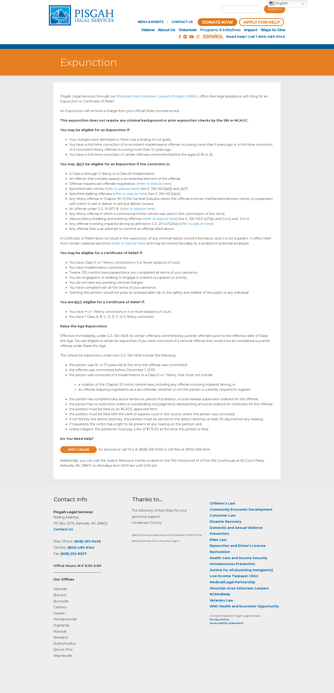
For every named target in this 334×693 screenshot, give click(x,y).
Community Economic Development (241, 509)
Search (275, 9)
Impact (250, 30)
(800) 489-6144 (81, 547)
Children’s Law (222, 503)
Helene (148, 30)
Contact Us (182, 22)
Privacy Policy (219, 619)
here (226, 219)
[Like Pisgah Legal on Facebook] (179, 36)
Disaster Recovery (225, 522)
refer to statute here (154, 184)
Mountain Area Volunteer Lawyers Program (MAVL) (157, 96)
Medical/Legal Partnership (232, 582)
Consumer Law (223, 515)
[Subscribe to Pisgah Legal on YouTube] (191, 36)
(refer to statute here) (128, 243)
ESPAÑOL (213, 36)
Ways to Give (273, 30)
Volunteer (188, 30)
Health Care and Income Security (238, 558)
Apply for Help (261, 22)
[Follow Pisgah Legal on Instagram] (198, 36)
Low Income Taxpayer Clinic (234, 576)
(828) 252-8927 (73, 554)
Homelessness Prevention (232, 564)
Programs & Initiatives (220, 30)
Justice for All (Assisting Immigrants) (241, 570)
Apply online (78, 450)
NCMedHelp (220, 594)
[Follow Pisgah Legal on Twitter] (185, 36)
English (281, 3)
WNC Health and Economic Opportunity (244, 606)
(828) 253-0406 (87, 541)
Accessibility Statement (226, 623)
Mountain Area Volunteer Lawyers (239, 588)
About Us (166, 30)
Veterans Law (221, 600)
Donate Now (217, 22)
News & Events (151, 22)
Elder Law (218, 540)
